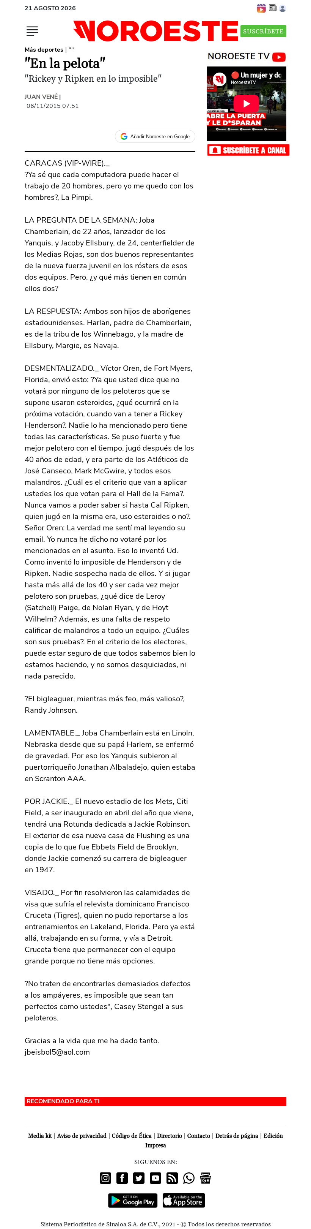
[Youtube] (155, 1178)
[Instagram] (105, 1178)
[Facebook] (122, 1178)
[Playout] (262, 8)
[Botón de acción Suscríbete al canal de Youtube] (248, 149)
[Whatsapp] (188, 1178)
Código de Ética (132, 1136)
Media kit (40, 1136)
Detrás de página (236, 1136)
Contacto (198, 1136)
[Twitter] (138, 1178)
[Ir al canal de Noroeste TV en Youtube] (249, 55)
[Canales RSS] (172, 1178)
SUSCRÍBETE (263, 31)
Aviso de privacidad (82, 1136)
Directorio (169, 1136)
